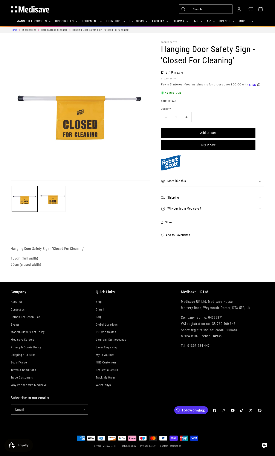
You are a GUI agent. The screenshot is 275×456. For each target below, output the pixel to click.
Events (15, 324)
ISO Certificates (106, 332)
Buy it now (208, 145)
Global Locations (107, 324)
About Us (17, 301)
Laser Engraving (106, 347)
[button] (30, 21)
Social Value (19, 362)
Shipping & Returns (23, 354)
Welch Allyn (103, 385)
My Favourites (105, 354)
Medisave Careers (22, 339)
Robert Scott (169, 42)
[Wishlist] (251, 9)
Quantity (166, 108)
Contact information (170, 445)
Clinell (100, 309)
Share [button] (169, 222)
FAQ (98, 316)
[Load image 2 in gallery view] (53, 199)
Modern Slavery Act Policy (28, 332)
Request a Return (107, 370)
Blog (99, 301)
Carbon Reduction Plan (26, 316)
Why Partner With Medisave (29, 385)
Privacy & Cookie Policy (26, 347)
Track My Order (105, 377)
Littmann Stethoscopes (111, 339)
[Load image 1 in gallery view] (25, 199)
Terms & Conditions (23, 370)
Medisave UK (109, 446)
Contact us (18, 309)
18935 (217, 336)
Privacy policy (148, 445)
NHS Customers (106, 362)
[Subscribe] (83, 410)
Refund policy (129, 445)
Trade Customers (22, 377)
